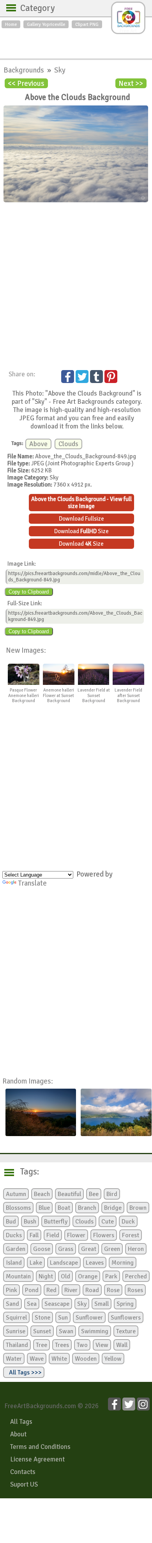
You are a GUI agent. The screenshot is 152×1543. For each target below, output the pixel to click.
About (18, 1434)
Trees (62, 1345)
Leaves (95, 1263)
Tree (41, 1345)
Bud (11, 1221)
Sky (59, 69)
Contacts (22, 1472)
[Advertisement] (76, 41)
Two (82, 1345)
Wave (37, 1359)
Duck (128, 1221)
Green (112, 1249)
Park (111, 1276)
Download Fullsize (81, 518)
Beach (42, 1194)
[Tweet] (82, 376)
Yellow (113, 1359)
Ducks (14, 1235)
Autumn (16, 1194)
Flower (76, 1235)
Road (92, 1290)
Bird (111, 1194)
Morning (122, 1263)
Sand (12, 1304)
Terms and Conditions (40, 1447)
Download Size (81, 531)
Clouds (68, 444)
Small (101, 1304)
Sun (63, 1318)
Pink (11, 1290)
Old (65, 1276)
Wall (121, 1345)
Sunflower (89, 1318)
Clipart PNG (87, 24)
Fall (34, 1235)
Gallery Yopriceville (46, 24)
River (71, 1290)
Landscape (64, 1263)
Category (33, 8)
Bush (30, 1221)
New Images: (26, 650)
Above (38, 444)
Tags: (25, 1171)
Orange (87, 1276)
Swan (66, 1331)
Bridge (113, 1208)
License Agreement (37, 1459)
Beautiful (69, 1194)
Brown (138, 1208)
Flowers (103, 1235)
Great (88, 1249)
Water (14, 1359)
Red (51, 1290)
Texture (126, 1331)
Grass (65, 1249)
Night (46, 1276)
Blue (44, 1208)
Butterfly (55, 1221)
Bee (94, 1194)
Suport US (24, 1484)
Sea (32, 1304)
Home (11, 24)
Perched (136, 1276)
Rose (113, 1290)
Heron (136, 1249)
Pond (32, 1290)
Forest (130, 1235)
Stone (42, 1318)
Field (52, 1235)
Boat (64, 1208)
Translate (32, 883)
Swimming (94, 1331)
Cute (107, 1221)
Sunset (42, 1331)
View (101, 1345)
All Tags (21, 1422)
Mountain (18, 1276)
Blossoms (18, 1208)
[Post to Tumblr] (96, 376)
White (59, 1359)
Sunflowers (126, 1318)
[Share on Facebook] (67, 376)
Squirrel (16, 1318)
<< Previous (26, 83)
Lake (36, 1263)
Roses (135, 1290)
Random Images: (27, 1081)
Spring (125, 1304)
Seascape (56, 1304)
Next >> (130, 83)
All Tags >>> (24, 1372)
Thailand (17, 1345)
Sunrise (15, 1331)
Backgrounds (25, 69)
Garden (15, 1249)
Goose (41, 1249)
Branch (87, 1208)
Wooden (86, 1359)
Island (14, 1263)
